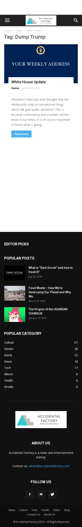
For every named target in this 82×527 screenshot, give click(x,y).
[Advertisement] (41, 7)
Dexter (15, 88)
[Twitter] (52, 494)
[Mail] (41, 494)
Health (45, 510)
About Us (49, 514)
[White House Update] (41, 63)
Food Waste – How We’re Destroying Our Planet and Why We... (50, 292)
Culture (23, 510)
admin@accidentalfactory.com (49, 466)
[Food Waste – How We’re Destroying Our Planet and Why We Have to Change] (14, 293)
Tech (34, 510)
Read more (21, 134)
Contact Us (33, 514)
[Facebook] (29, 494)
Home (8, 30)
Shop (67, 510)
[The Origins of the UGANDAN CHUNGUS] (14, 314)
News (12, 510)
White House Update (28, 82)
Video (56, 510)
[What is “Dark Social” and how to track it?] (14, 273)
